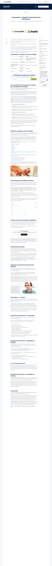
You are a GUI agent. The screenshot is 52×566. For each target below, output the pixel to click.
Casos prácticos (41, 6)
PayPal (13, 160)
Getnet (13, 146)
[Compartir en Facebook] (7, 39)
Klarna (21, 160)
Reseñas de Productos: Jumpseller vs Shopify (42, 63)
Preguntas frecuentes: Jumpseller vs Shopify (42, 67)
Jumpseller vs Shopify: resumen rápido (43, 41)
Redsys (13, 157)
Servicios (20, 1)
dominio (25, 97)
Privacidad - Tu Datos (42, 58)
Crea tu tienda (13, 406)
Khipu (13, 148)
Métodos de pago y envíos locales (43, 46)
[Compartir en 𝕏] (7, 41)
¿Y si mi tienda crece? (42, 65)
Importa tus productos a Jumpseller (42, 60)
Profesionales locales (42, 53)
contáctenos (12, 336)
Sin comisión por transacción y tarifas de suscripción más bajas (44, 44)
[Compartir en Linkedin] (7, 43)
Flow (12, 145)
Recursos (24, 1)
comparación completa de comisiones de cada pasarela (23, 151)
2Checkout (18, 160)
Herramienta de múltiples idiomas (43, 49)
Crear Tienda (46, 1)
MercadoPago (14, 147)
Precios (28, 1)
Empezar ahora (24, 234)
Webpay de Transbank (15, 144)
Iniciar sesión (39, 1)
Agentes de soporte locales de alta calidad (43, 56)
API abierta (25, 367)
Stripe (15, 160)
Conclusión (40, 69)
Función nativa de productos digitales (43, 51)
